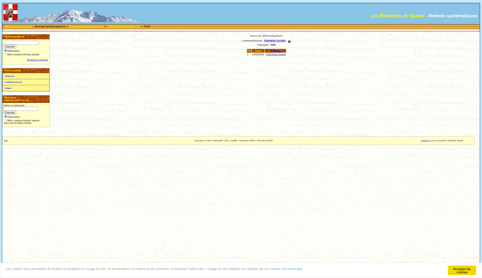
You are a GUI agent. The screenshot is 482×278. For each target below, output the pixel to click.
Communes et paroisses (87, 26)
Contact (8, 88)
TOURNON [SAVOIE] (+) (124, 26)
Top (6, 141)
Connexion (9, 76)
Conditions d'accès (13, 82)
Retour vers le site (18, 26)
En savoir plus (292, 269)
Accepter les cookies (462, 270)
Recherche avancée (37, 60)
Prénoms (276, 50)
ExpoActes (425, 141)
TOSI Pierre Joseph (276, 54)
